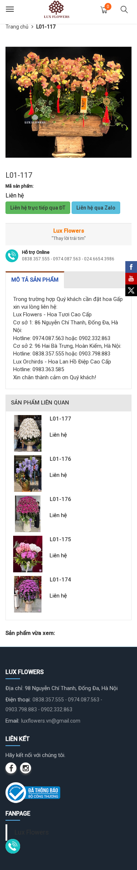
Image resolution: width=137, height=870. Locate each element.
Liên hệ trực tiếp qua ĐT (37, 208)
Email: (12, 721)
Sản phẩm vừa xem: (30, 633)
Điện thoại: (18, 699)
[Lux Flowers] (56, 9)
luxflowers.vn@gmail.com (50, 721)
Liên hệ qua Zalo (95, 208)
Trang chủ (16, 27)
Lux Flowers (32, 832)
